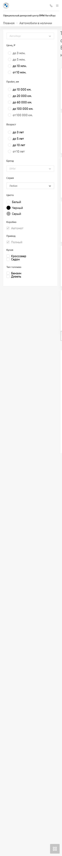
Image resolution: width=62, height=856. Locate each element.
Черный (17, 208)
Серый (16, 214)
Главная (9, 23)
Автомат (17, 228)
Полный (16, 242)
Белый (16, 202)
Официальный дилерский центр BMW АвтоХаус (29, 15)
